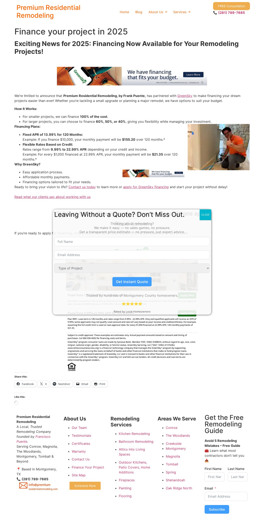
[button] (157, 12)
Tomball (172, 464)
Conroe (171, 428)
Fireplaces (127, 480)
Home (124, 12)
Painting (125, 488)
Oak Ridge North (179, 488)
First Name (213, 469)
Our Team (79, 428)
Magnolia (173, 456)
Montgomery (176, 448)
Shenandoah (175, 480)
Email (209, 488)
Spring (171, 472)
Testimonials (81, 435)
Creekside (174, 443)
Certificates (81, 443)
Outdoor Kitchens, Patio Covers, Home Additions (134, 467)
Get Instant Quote (132, 282)
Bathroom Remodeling (136, 441)
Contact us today (82, 187)
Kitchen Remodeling (134, 434)
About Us (155, 12)
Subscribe (217, 509)
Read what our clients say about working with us (52, 197)
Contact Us (81, 459)
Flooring (125, 496)
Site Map (79, 475)
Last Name (236, 469)
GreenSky (184, 96)
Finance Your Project (88, 467)
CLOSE (205, 214)
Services (179, 12)
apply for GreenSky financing (146, 187)
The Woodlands (178, 435)
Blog (138, 12)
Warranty (79, 451)
